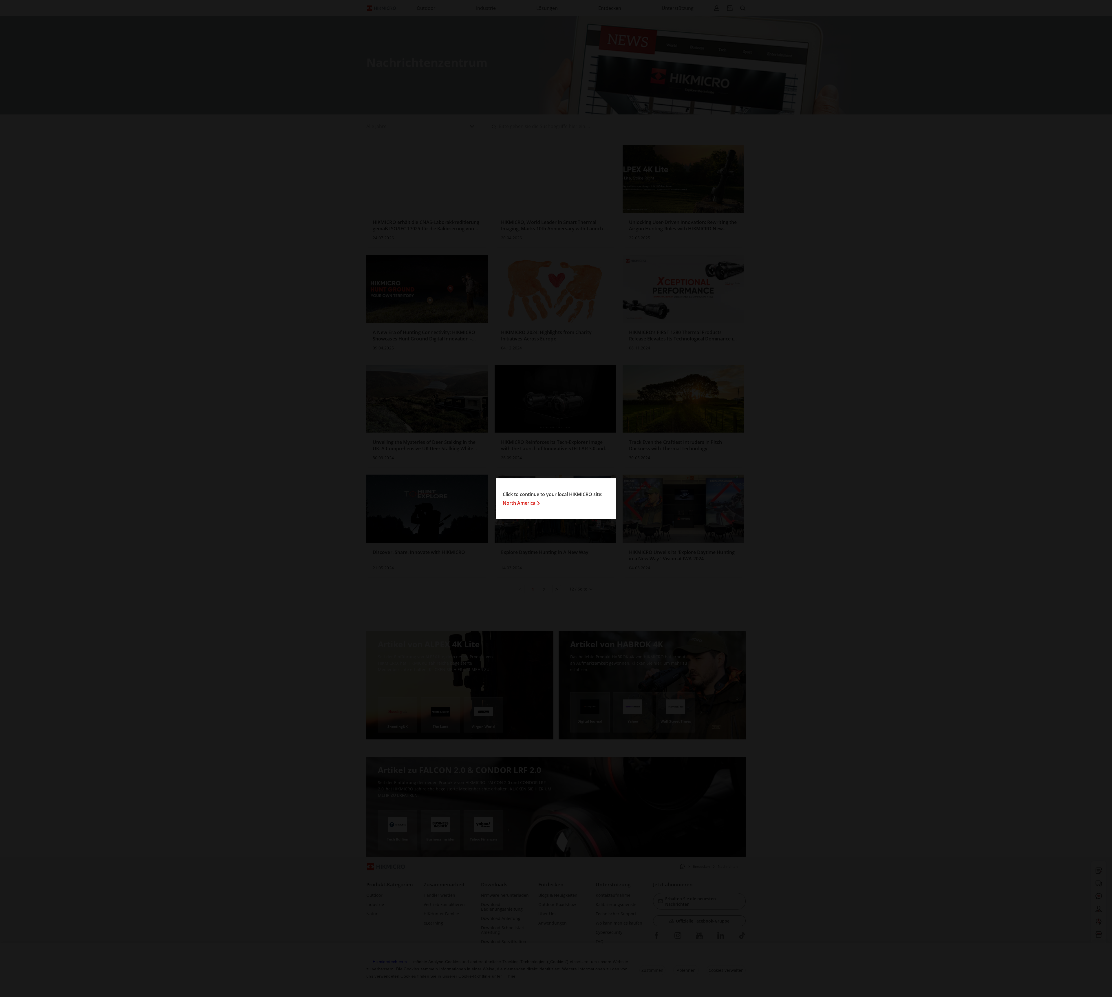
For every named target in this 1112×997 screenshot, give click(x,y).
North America (519, 503)
